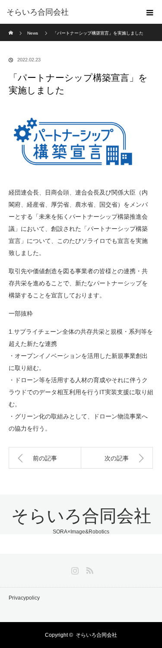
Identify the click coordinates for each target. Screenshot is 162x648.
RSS (88, 568)
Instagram (73, 568)
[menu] (150, 12)
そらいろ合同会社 (37, 12)
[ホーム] (11, 27)
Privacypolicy (24, 598)
